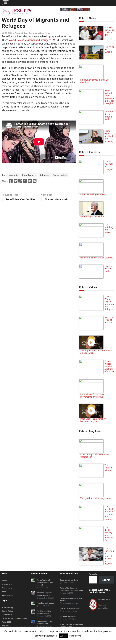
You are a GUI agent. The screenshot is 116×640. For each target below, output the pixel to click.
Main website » (103, 599)
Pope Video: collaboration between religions (93, 420)
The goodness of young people (96, 498)
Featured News (21, 33)
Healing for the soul (108, 269)
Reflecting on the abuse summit (96, 257)
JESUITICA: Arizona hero (69, 608)
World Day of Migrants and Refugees (30, 40)
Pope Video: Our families (20, 199)
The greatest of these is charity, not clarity (109, 513)
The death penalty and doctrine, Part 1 (109, 534)
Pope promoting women (92, 194)
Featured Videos (36, 33)
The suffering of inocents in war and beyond (109, 556)
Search (93, 574)
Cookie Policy (7, 611)
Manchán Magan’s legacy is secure (44, 594)
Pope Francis (28, 175)
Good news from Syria (69, 580)
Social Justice (60, 175)
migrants (13, 175)
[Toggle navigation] (5, 2)
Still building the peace (109, 228)
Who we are (7, 584)
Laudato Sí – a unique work (109, 115)
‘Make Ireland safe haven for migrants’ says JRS (109, 97)
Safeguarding (7, 595)
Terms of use (7, 615)
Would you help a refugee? (109, 165)
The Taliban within (108, 468)
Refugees (44, 175)
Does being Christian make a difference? (95, 455)
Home (4, 580)
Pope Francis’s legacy (45, 603)
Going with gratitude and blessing (109, 135)
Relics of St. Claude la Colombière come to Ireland (71, 589)
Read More (75, 635)
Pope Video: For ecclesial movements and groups (92, 395)
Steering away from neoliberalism (45, 622)
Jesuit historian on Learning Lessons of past (71, 625)
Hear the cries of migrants (109, 320)
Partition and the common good (44, 612)
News (47, 33)
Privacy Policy (7, 607)
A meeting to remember (92, 216)
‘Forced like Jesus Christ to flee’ (109, 31)
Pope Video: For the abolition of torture (109, 366)
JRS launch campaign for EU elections (94, 81)
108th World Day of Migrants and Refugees (109, 303)
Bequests (5, 625)
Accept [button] (63, 635)
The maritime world (56, 199)
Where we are (8, 588)
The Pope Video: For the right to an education (96, 351)
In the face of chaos (68, 616)
